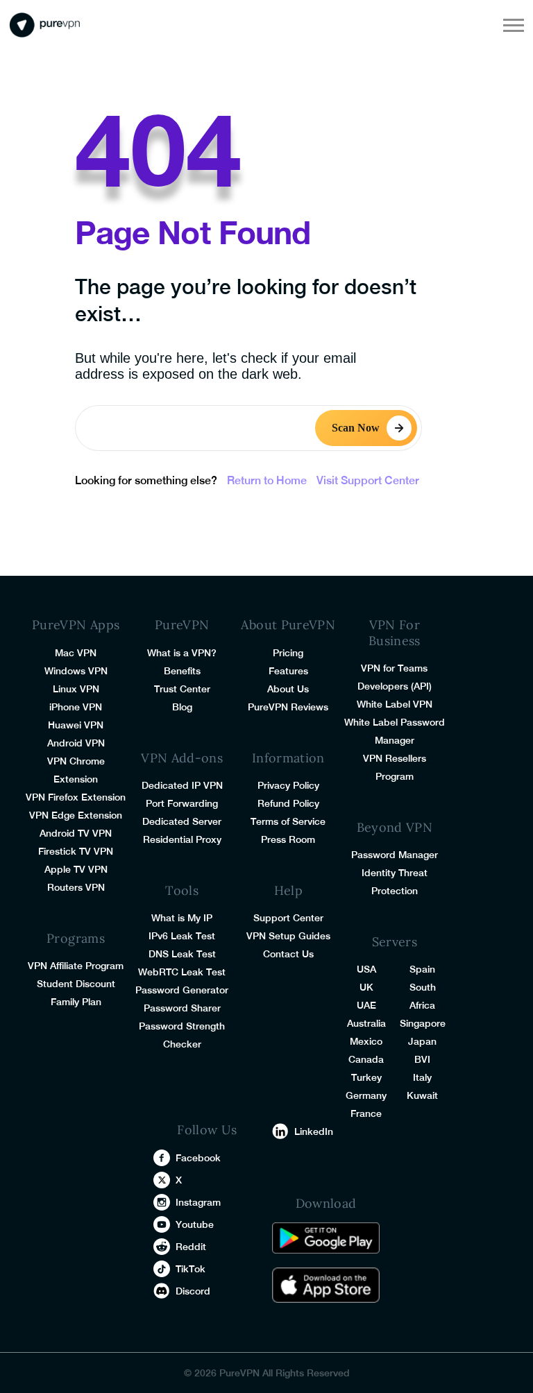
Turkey (366, 1077)
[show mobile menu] (513, 25)
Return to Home (267, 480)
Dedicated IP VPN (182, 785)
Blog (182, 706)
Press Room (288, 839)
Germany (366, 1095)
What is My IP (181, 917)
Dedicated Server (181, 821)
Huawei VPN (75, 724)
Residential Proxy (182, 839)
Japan (422, 1041)
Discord (193, 1291)
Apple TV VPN (76, 869)
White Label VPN (394, 704)
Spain (422, 969)
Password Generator (181, 989)
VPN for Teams (394, 668)
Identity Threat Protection (395, 881)
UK (366, 987)
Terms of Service (288, 821)
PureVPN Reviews (288, 706)
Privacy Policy (288, 785)
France (366, 1113)
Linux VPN (76, 688)
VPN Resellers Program (394, 767)
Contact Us (288, 953)
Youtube (195, 1224)
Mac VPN (75, 652)
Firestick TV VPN (75, 851)
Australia (366, 1023)
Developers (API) (394, 686)
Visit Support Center (367, 480)
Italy (422, 1077)
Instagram (198, 1202)
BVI (422, 1059)
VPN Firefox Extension (76, 797)
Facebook (198, 1157)
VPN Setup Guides (288, 935)
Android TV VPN (76, 833)
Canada (366, 1059)
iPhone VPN (75, 706)
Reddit (191, 1246)
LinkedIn (313, 1131)
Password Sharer (182, 1008)
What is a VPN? (182, 652)
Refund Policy (288, 803)
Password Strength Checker (182, 1035)
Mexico (366, 1041)
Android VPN (76, 743)
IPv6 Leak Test (182, 935)
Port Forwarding (182, 803)
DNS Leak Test (182, 953)
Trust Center (182, 688)
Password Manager (394, 854)
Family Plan (76, 1001)
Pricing (288, 652)
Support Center (288, 917)
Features (288, 670)
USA (366, 969)
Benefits (182, 670)
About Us (288, 688)
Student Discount (76, 983)
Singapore (423, 1023)
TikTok (190, 1268)
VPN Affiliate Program (76, 965)
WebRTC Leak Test (182, 971)
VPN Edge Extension (75, 815)
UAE (366, 1005)
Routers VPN (76, 887)
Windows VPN (76, 670)
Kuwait (422, 1095)
